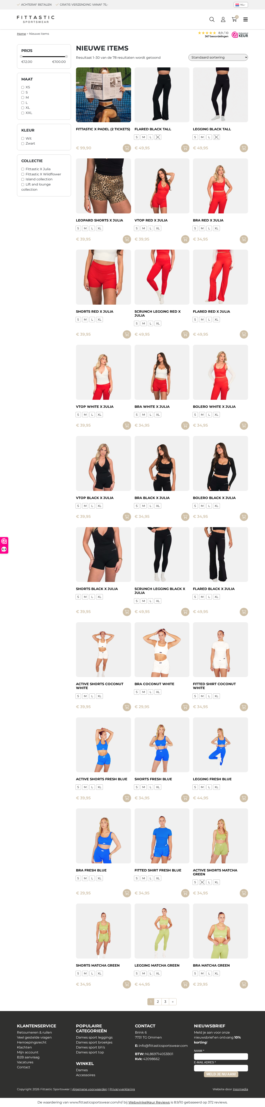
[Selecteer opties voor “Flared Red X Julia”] (244, 334)
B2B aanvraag (28, 1057)
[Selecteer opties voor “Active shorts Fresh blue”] (127, 798)
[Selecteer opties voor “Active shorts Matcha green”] (244, 893)
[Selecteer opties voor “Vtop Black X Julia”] (127, 517)
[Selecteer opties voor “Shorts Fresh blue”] (185, 798)
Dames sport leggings (94, 1037)
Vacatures (25, 1062)
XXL (29, 113)
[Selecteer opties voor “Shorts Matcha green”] (127, 984)
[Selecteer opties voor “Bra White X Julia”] (185, 425)
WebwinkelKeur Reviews (149, 1102)
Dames (82, 1070)
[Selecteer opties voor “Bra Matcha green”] (244, 984)
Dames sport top (90, 1052)
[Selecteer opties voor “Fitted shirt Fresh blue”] (185, 893)
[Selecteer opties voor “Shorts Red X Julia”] (127, 334)
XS (28, 87)
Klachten (24, 1047)
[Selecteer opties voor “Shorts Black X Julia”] (127, 612)
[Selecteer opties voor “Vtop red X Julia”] (185, 239)
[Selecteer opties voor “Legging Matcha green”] (185, 984)
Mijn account (28, 1052)
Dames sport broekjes (94, 1042)
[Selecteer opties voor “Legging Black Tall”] (244, 148)
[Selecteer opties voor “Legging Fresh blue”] (244, 798)
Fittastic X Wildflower (43, 174)
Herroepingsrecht (32, 1042)
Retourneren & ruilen (34, 1032)
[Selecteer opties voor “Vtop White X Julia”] (127, 425)
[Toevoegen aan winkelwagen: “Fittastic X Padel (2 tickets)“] (127, 148)
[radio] (136, 137)
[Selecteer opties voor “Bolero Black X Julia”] (244, 517)
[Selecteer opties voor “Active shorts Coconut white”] (127, 707)
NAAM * (199, 1050)
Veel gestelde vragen (34, 1037)
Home (21, 34)
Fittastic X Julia (38, 169)
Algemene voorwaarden (89, 1089)
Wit (29, 138)
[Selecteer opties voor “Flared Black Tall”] (185, 148)
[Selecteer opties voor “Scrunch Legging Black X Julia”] (185, 612)
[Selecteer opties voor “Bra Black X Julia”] (185, 517)
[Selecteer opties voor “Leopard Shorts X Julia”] (127, 239)
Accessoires (85, 1075)
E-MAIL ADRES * (205, 1062)
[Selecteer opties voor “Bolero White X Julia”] (244, 425)
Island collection (39, 179)
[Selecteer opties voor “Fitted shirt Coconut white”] (244, 707)
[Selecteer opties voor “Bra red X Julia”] (244, 239)
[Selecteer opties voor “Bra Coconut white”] (185, 707)
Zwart (30, 143)
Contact (23, 1067)
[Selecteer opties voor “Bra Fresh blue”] (127, 893)
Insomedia (240, 1089)
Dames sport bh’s (90, 1047)
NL (242, 4)
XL (28, 108)
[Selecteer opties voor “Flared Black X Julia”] (244, 612)
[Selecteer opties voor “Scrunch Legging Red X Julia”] (185, 334)
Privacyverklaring (122, 1089)
